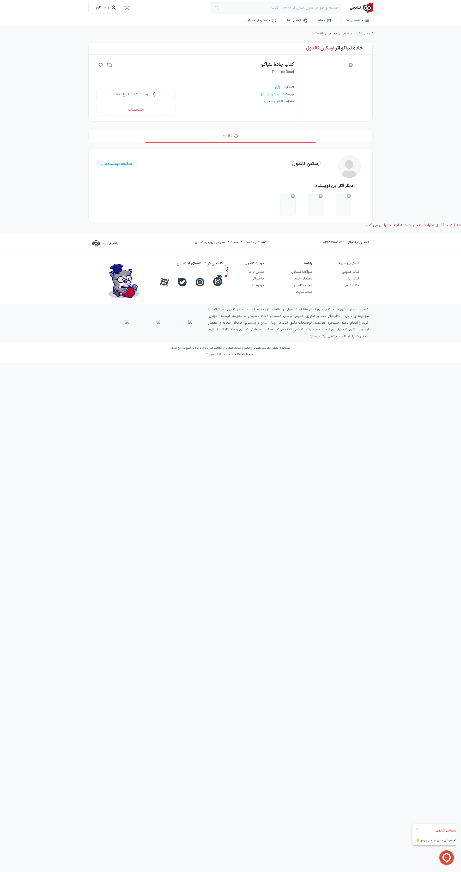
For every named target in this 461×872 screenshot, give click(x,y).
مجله (321, 20)
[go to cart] (127, 7)
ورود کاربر (102, 7)
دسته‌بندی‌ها (354, 20)
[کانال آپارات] (164, 282)
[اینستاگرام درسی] (217, 280)
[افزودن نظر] (110, 65)
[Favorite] (100, 65)
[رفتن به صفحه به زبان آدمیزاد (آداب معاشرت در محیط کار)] (315, 205)
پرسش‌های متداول (257, 20)
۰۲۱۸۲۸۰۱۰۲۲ (334, 242)
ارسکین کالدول (320, 48)
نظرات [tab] (227, 136)
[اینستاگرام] (200, 282)
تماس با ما (294, 20)
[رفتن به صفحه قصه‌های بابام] (288, 205)
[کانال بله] (182, 282)
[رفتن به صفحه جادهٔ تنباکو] (343, 205)
